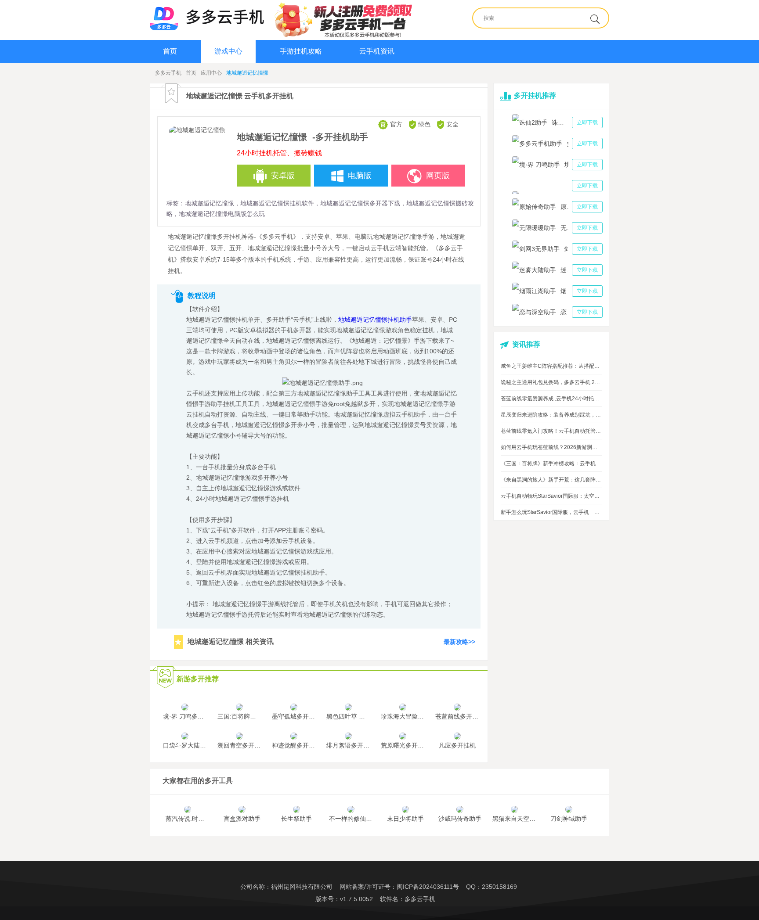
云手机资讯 (376, 51)
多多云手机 (168, 73)
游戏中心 (228, 51)
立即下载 (587, 122)
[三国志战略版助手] (557, 185)
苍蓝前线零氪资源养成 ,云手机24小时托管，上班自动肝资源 (551, 398)
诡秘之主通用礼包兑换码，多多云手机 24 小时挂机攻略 (551, 382)
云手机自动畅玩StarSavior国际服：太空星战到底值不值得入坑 (551, 496)
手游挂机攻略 (301, 51)
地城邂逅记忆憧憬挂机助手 (375, 319)
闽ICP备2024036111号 (428, 886)
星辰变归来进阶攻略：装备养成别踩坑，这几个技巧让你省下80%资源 (551, 415)
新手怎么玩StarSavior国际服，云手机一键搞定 (551, 512)
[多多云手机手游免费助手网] (207, 16)
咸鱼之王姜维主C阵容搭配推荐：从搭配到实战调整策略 (551, 366)
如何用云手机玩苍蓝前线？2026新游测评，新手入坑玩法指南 (551, 447)
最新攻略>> (459, 641)
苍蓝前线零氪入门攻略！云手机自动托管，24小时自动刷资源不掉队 (551, 431)
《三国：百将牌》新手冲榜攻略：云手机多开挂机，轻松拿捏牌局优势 (551, 463)
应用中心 (211, 73)
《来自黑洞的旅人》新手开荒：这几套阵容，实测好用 (551, 480)
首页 (170, 51)
